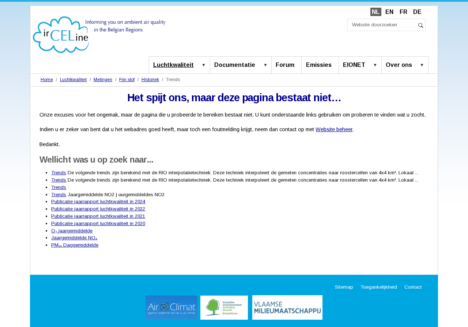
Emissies (319, 65)
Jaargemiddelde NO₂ (74, 237)
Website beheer (334, 129)
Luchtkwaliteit (173, 65)
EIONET (354, 65)
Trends (58, 172)
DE (417, 12)
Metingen (103, 79)
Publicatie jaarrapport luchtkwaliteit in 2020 (98, 223)
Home (47, 79)
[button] (205, 65)
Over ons (399, 65)
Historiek (150, 79)
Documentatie (234, 65)
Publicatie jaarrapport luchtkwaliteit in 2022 (98, 209)
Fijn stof (127, 79)
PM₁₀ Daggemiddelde (74, 245)
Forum (285, 65)
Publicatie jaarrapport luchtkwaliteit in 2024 (98, 201)
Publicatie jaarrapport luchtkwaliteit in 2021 (98, 216)
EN (389, 12)
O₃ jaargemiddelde (72, 230)
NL (376, 12)
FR (403, 12)
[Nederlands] (99, 34)
